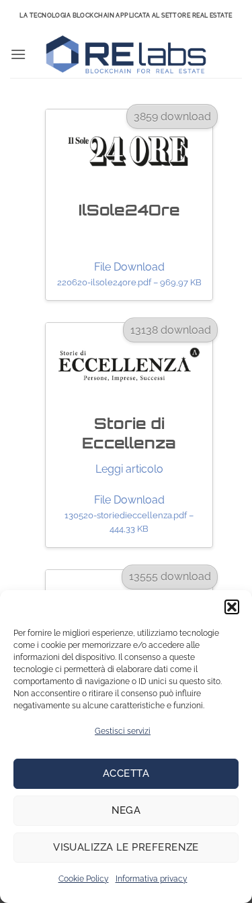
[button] (232, 607)
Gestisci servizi (123, 731)
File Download (129, 273)
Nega (126, 810)
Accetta (126, 773)
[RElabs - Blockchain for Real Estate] (126, 54)
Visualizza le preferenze (126, 847)
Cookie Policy (83, 879)
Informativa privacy (151, 879)
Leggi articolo (129, 469)
